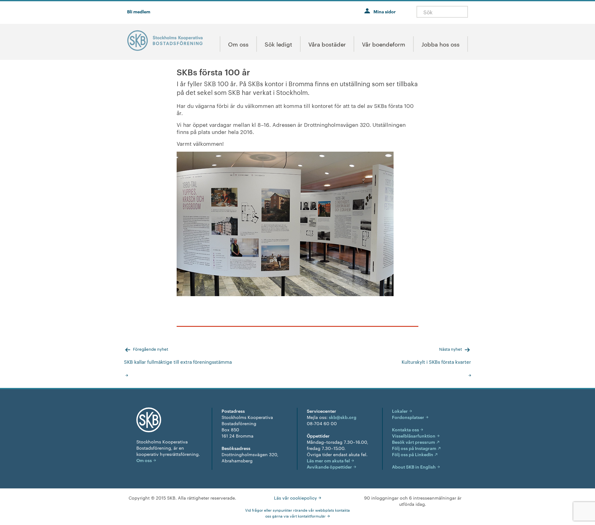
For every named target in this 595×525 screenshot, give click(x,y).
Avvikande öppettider (329, 466)
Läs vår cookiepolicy (295, 498)
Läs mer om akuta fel (328, 460)
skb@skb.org (342, 417)
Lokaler (400, 411)
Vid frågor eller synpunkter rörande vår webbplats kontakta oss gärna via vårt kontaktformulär (297, 512)
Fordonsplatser (408, 417)
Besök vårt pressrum (413, 442)
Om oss (144, 460)
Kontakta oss (405, 429)
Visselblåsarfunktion (413, 435)
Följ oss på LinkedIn (412, 454)
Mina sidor (384, 11)
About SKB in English (414, 466)
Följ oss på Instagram (414, 448)
